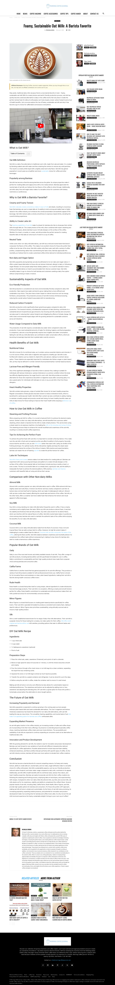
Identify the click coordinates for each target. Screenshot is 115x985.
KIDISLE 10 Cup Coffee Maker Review (21, 819)
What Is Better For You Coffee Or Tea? (60, 899)
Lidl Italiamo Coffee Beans (94, 89)
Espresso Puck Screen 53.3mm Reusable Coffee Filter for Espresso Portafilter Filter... (96, 309)
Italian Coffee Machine (92, 101)
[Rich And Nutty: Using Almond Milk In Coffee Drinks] (62, 909)
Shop (53, 976)
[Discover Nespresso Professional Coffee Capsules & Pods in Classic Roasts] (80, 164)
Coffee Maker (76, 13)
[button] (103, 14)
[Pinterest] (63, 37)
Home (18, 13)
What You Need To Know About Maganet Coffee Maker (96, 154)
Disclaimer (39, 974)
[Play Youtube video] (41, 125)
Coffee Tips (64, 13)
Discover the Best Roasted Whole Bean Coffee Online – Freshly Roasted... (95, 195)
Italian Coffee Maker (91, 82)
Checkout (44, 976)
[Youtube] (72, 965)
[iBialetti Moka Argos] (80, 118)
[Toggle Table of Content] (27, 153)
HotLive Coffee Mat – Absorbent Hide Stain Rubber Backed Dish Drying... (95, 268)
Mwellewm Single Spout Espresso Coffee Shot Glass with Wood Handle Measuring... (95, 352)
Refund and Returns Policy (16, 974)
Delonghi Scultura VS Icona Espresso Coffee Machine (95, 145)
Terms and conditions (79, 974)
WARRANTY (69, 974)
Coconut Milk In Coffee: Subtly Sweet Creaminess (39, 919)
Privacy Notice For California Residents (19, 976)
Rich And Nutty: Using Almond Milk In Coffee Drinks (62, 919)
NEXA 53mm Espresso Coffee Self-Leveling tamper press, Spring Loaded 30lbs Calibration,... (95, 340)
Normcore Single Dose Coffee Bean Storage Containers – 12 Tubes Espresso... (96, 362)
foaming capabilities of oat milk (22, 225)
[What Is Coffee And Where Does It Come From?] (41, 889)
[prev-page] (11, 924)
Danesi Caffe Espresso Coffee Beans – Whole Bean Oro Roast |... (96, 126)
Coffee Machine (35, 13)
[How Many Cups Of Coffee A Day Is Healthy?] (19, 909)
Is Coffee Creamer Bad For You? (18, 899)
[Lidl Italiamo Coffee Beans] (80, 91)
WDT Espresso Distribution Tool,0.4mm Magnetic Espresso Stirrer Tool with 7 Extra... (96, 246)
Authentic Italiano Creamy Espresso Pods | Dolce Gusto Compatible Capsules (95, 175)
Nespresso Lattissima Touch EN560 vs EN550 (95, 99)
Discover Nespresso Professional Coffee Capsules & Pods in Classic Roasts (96, 164)
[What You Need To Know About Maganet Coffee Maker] (80, 155)
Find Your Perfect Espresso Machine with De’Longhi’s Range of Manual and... (95, 205)
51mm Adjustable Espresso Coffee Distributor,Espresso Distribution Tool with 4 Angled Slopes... (95, 235)
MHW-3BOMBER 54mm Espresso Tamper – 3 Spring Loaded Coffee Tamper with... (96, 278)
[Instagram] (48, 965)
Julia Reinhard (88, 45)
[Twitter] (59, 37)
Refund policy (54, 974)
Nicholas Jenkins (50, 30)
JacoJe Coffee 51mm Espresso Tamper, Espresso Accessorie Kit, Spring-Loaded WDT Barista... (95, 298)
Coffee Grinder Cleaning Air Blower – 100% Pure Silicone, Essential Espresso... (96, 329)
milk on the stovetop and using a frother (58, 425)
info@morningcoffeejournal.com (61, 960)
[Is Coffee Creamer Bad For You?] (19, 889)
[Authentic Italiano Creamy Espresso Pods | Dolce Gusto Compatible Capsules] (80, 175)
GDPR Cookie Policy (35, 976)
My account (46, 974)
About (85, 13)
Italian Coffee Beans (91, 91)
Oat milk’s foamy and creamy (18, 459)
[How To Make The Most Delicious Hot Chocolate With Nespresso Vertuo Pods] (80, 136)
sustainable (45, 171)
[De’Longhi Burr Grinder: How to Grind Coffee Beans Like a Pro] (80, 215)
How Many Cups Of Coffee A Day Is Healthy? (19, 919)
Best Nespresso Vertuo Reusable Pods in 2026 (94, 108)
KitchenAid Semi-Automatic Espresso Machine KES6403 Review (58, 820)
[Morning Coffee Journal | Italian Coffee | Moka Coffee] (57, 6)
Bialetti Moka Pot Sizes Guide (96, 80)
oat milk (36, 450)
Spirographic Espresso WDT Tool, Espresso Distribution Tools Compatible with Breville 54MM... (95, 385)
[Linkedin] (52, 965)
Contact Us (94, 13)
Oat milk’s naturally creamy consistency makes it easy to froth (29, 207)
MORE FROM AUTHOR (50, 877)
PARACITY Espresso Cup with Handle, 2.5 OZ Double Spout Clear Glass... (95, 288)
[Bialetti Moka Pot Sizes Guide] (80, 83)
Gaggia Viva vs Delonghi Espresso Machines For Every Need (96, 185)
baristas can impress (59, 469)
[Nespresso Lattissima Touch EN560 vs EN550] (80, 100)
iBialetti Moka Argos (93, 116)
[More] (71, 37)
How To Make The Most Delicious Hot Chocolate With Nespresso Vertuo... (96, 136)
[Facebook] (54, 37)
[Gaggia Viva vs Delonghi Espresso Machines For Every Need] (80, 185)
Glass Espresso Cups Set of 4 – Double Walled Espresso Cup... (96, 319)
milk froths (38, 443)
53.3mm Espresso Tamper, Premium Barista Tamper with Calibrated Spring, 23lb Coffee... (96, 373)
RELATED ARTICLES (30, 877)
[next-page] (13, 924)
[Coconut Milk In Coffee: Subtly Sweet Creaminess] (41, 909)
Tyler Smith (87, 61)
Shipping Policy (90, 974)
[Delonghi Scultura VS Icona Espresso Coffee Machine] (80, 146)
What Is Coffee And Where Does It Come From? (39, 899)
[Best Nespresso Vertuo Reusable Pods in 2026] (80, 109)
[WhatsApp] (67, 37)
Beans (25, 13)
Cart (49, 976)
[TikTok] (62, 965)
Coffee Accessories (51, 13)
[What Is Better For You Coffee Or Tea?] (62, 889)
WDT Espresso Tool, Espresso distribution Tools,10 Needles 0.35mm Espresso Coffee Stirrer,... (96, 257)
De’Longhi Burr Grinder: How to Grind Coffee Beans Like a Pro (95, 215)
